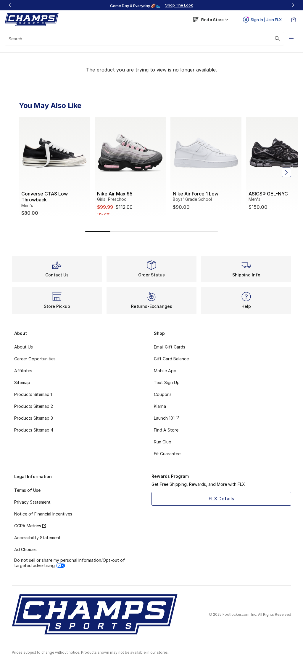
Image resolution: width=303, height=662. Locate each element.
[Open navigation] (291, 38)
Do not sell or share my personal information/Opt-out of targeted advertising (69, 563)
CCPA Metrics (27, 525)
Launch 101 (164, 418)
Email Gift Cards (169, 346)
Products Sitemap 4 (33, 429)
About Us (23, 346)
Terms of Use (27, 490)
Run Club (162, 441)
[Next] (293, 5)
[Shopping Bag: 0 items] (293, 19)
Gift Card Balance (171, 358)
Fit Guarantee (167, 453)
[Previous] (10, 5)
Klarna (160, 406)
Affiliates (23, 370)
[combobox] (144, 38)
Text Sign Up (167, 382)
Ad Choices (25, 549)
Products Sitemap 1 (33, 394)
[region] (151, 5)
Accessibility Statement (37, 537)
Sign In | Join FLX (266, 19)
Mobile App (165, 370)
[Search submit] (277, 38)
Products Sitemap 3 (33, 418)
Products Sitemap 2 (33, 406)
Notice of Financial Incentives (43, 513)
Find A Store (166, 429)
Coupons (163, 394)
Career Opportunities (35, 358)
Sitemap (22, 382)
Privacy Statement (32, 502)
